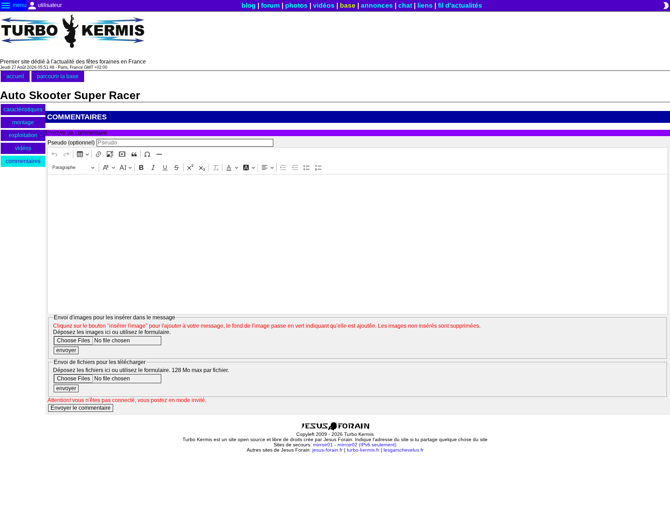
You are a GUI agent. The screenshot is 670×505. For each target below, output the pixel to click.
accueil (15, 76)
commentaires (23, 161)
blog (248, 5)
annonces (377, 5)
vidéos (324, 5)
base (348, 5)
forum (270, 5)
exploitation (23, 135)
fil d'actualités (460, 5)
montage (23, 122)
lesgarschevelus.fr (404, 450)
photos (296, 5)
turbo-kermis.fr (363, 450)
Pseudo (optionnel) (71, 143)
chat (405, 5)
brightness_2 (666, 5)
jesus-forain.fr (327, 450)
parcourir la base (58, 76)
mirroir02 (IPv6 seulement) (366, 444)
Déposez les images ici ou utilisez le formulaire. (112, 332)
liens (425, 5)
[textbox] (357, 244)
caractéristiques (23, 109)
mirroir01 (323, 444)
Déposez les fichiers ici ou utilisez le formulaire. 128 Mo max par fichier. (141, 370)
